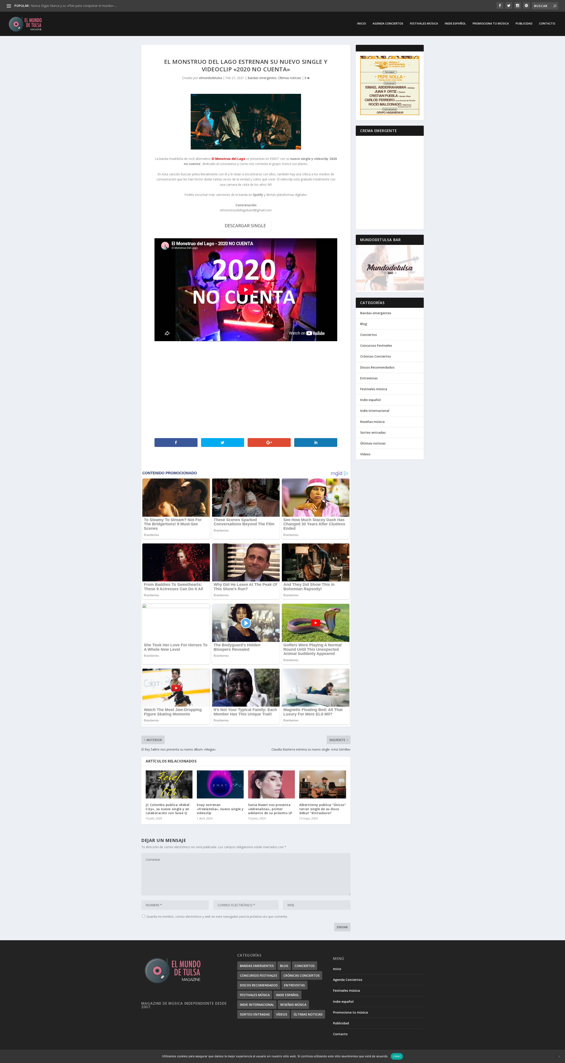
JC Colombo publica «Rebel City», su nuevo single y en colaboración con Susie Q (168, 809)
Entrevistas (369, 378)
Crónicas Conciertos (375, 356)
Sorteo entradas (373, 432)
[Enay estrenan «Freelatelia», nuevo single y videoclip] (220, 784)
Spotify (258, 195)
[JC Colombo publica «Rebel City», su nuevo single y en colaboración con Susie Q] (169, 784)
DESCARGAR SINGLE (245, 226)
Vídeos (365, 454)
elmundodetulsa (210, 78)
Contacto (547, 23)
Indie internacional (374, 411)
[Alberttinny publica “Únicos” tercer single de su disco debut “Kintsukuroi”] (322, 784)
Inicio (361, 23)
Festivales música (424, 23)
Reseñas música (372, 422)
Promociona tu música (491, 23)
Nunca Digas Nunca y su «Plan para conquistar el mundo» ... (74, 6)
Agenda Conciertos (388, 23)
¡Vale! (397, 1056)
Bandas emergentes (262, 78)
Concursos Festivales (376, 345)
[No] (559, 1056)
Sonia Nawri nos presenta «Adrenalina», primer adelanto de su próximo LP (270, 809)
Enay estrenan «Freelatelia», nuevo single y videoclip (220, 809)
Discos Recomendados (377, 367)
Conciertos (368, 335)
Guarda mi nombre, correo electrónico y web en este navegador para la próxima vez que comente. (217, 916)
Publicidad (524, 23)
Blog (363, 324)
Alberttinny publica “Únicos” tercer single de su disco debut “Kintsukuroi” (322, 809)
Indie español (455, 23)
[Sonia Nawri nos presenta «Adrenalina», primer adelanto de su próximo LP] (271, 784)
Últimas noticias (289, 78)
